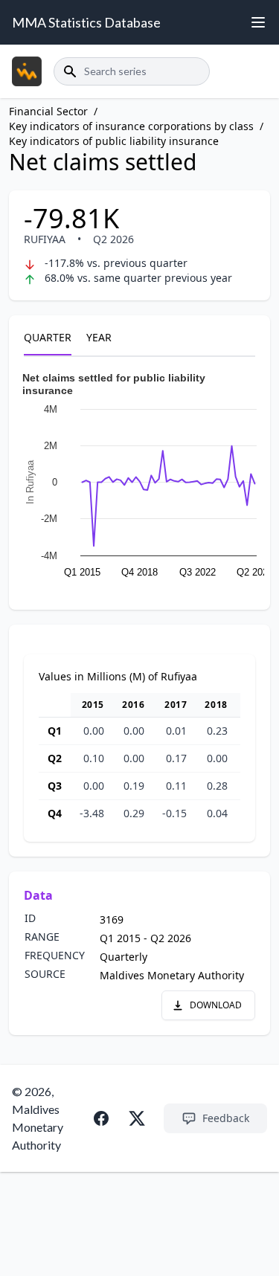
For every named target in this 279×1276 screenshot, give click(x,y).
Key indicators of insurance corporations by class (131, 126)
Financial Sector (48, 111)
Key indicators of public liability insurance (114, 141)
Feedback (225, 1118)
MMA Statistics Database (86, 22)
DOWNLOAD (216, 1005)
